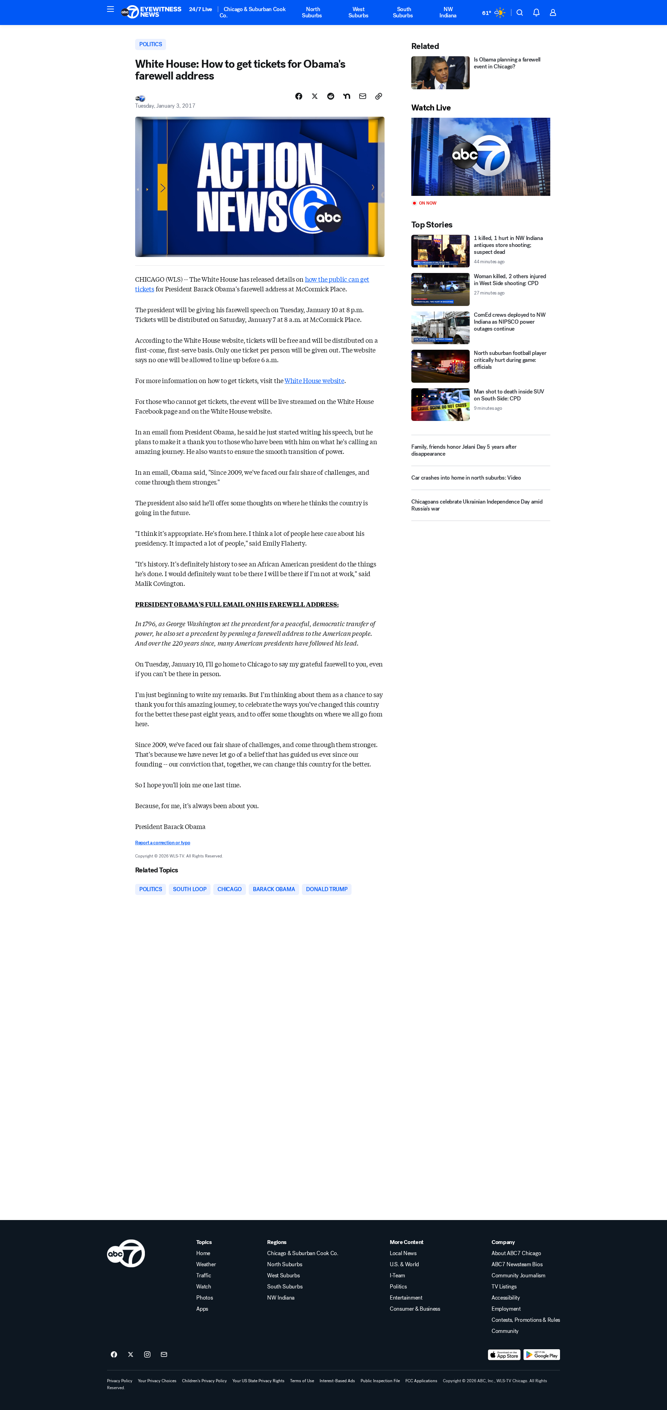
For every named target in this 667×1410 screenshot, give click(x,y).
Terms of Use (302, 1381)
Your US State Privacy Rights (258, 1381)
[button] (110, 9)
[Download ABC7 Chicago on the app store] (504, 1354)
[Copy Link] (379, 96)
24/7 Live (200, 9)
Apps (202, 1309)
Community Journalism (518, 1275)
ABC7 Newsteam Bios (517, 1264)
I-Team (397, 1275)
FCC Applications (421, 1381)
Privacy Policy (119, 1381)
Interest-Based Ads (337, 1381)
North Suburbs (312, 12)
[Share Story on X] (315, 96)
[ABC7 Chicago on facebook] (114, 1355)
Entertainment (406, 1298)
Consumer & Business (415, 1309)
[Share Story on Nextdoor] (347, 96)
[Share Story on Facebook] (299, 96)
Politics (398, 1286)
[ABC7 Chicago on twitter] (131, 1355)
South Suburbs (403, 12)
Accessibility (506, 1298)
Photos (204, 1298)
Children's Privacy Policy (204, 1381)
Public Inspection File (380, 1381)
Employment (506, 1309)
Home (203, 1253)
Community (505, 1331)
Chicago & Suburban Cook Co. (253, 12)
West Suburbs (358, 12)
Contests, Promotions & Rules (526, 1320)
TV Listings (504, 1286)
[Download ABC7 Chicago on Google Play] (542, 1354)
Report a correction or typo (162, 842)
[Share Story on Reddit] (331, 96)
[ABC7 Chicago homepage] (151, 12)
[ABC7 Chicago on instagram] (147, 1355)
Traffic (203, 1275)
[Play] (480, 157)
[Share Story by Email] (363, 96)
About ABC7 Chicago (516, 1253)
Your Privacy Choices (157, 1381)
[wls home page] (126, 1253)
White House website (314, 380)
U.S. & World (404, 1264)
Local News (403, 1253)
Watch (203, 1286)
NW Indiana (447, 12)
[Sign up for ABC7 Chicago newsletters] (164, 1355)
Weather (206, 1264)
